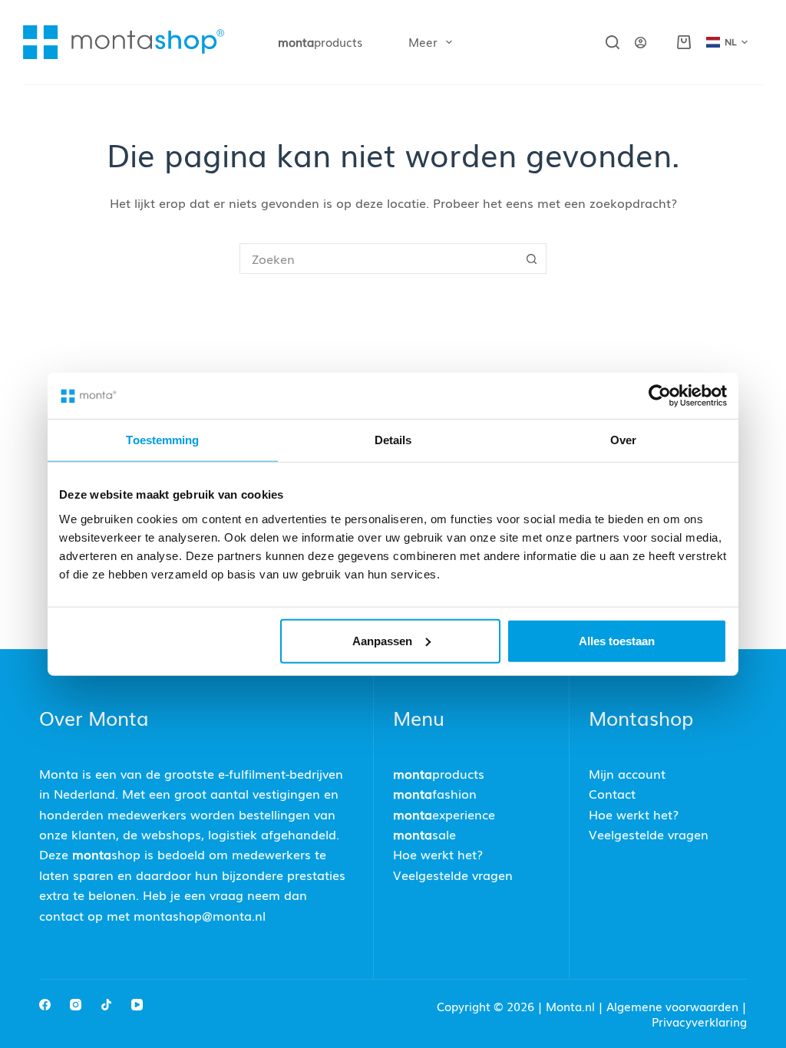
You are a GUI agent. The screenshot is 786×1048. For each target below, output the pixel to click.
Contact (612, 793)
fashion (435, 793)
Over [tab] (623, 440)
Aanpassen (382, 640)
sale (424, 834)
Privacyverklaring (699, 1021)
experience (444, 814)
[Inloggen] (640, 42)
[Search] (612, 42)
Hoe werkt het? (438, 854)
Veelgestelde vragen (453, 874)
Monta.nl (572, 1005)
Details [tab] (393, 440)
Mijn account (627, 773)
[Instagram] (75, 1004)
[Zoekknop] (531, 258)
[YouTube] (137, 1004)
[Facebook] (45, 1004)
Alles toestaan (617, 640)
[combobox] (378, 258)
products (320, 41)
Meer (423, 41)
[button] (727, 42)
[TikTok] (106, 1004)
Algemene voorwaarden (672, 1005)
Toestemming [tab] (162, 440)
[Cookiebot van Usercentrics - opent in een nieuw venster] (660, 395)
